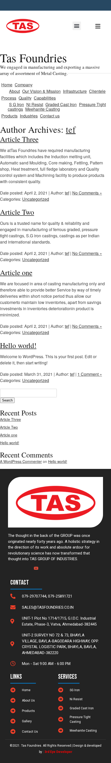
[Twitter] (18, 566)
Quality (25, 98)
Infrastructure (75, 91)
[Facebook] (9, 566)
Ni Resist (34, 104)
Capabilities (45, 98)
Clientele (97, 91)
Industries (29, 116)
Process (8, 98)
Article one (8, 435)
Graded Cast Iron (61, 104)
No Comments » (87, 193)
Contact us (50, 116)
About (14, 91)
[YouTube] (35, 566)
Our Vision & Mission (41, 91)
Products (9, 116)
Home (6, 85)
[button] (77, 26)
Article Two (9, 427)
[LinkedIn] (27, 566)
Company (24, 85)
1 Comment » (89, 374)
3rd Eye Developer (58, 752)
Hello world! (9, 442)
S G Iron (16, 104)
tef (71, 129)
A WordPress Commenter (21, 461)
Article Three (10, 419)
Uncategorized (35, 199)
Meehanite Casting (42, 109)
